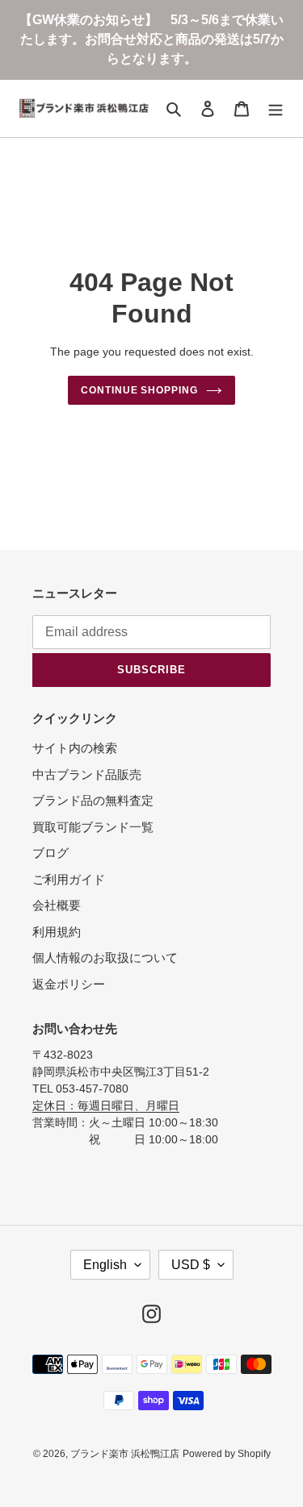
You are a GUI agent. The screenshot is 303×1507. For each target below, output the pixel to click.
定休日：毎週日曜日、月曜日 (105, 1105)
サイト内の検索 (74, 748)
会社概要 (56, 905)
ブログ (50, 853)
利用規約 (56, 932)
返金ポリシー (68, 984)
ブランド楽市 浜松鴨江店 (124, 1453)
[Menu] (275, 108)
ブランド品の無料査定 (93, 800)
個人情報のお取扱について (105, 957)
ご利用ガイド (68, 879)
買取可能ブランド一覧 (93, 827)
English (105, 1265)
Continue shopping (140, 390)
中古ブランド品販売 (86, 774)
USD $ (190, 1265)
